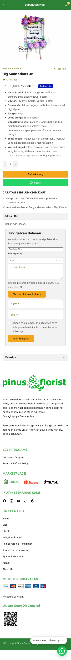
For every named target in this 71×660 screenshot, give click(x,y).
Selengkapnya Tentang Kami (19, 416)
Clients (6, 531)
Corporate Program (13, 457)
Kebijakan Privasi (12, 537)
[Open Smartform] (62, 651)
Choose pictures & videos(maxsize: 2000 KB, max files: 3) (33, 284)
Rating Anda (15, 253)
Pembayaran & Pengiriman (17, 543)
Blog (5, 524)
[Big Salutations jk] (35, 37)
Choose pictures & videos (27, 294)
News (6, 518)
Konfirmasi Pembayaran (16, 550)
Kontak (6, 562)
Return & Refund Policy (15, 463)
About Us (8, 569)
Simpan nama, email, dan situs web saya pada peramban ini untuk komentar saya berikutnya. (34, 327)
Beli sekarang (35, 174)
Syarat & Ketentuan (13, 556)
